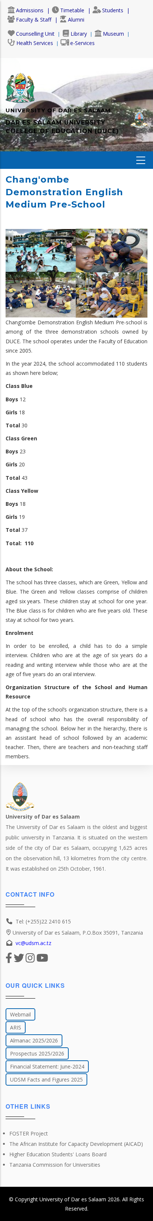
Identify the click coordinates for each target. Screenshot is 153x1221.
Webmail (20, 1014)
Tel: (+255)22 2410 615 (43, 921)
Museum (113, 33)
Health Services (34, 42)
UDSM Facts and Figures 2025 (46, 1079)
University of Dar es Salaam (72, 1199)
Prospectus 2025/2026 (37, 1053)
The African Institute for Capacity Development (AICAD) (76, 1143)
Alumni (76, 19)
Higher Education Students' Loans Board (58, 1154)
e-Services (82, 42)
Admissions (29, 10)
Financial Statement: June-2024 (47, 1066)
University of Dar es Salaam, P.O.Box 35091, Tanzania (78, 932)
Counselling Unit (35, 33)
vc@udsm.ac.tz (33, 943)
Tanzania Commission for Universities (54, 1164)
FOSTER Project (28, 1133)
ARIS (15, 1027)
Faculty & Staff (33, 19)
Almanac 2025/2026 (34, 1040)
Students (112, 10)
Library (79, 33)
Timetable (72, 10)
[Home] (20, 84)
